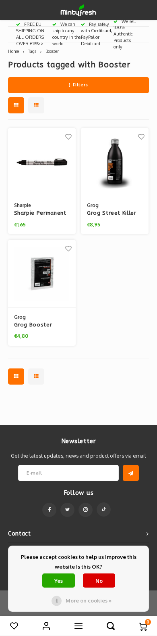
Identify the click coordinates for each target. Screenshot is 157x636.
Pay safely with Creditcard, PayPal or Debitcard (96, 33)
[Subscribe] (131, 473)
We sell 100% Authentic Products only (125, 34)
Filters (80, 85)
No (99, 580)
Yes (58, 580)
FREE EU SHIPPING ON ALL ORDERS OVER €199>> (30, 33)
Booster (52, 51)
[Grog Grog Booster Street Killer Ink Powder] (42, 274)
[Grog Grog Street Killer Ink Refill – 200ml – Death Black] (115, 162)
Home (13, 51)
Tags (32, 51)
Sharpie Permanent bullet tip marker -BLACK (40, 213)
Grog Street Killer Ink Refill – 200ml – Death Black (113, 213)
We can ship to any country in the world (66, 33)
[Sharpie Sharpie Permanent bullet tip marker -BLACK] (42, 162)
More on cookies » (89, 600)
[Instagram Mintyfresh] (85, 510)
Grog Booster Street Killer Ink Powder (35, 325)
